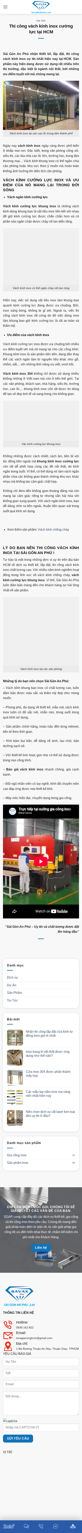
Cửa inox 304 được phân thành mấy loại (48, 1073)
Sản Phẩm (14, 992)
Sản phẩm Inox (17, 1162)
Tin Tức (41, 21)
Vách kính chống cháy (53, 529)
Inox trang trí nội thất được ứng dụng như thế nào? (47, 1053)
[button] (5, 7)
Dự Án (11, 985)
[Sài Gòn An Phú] (41, 7)
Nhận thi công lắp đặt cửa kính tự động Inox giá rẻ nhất (49, 1033)
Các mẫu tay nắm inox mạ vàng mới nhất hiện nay (48, 1093)
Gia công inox (16, 1155)
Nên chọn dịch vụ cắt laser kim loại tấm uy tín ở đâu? (50, 1113)
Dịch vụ (12, 977)
